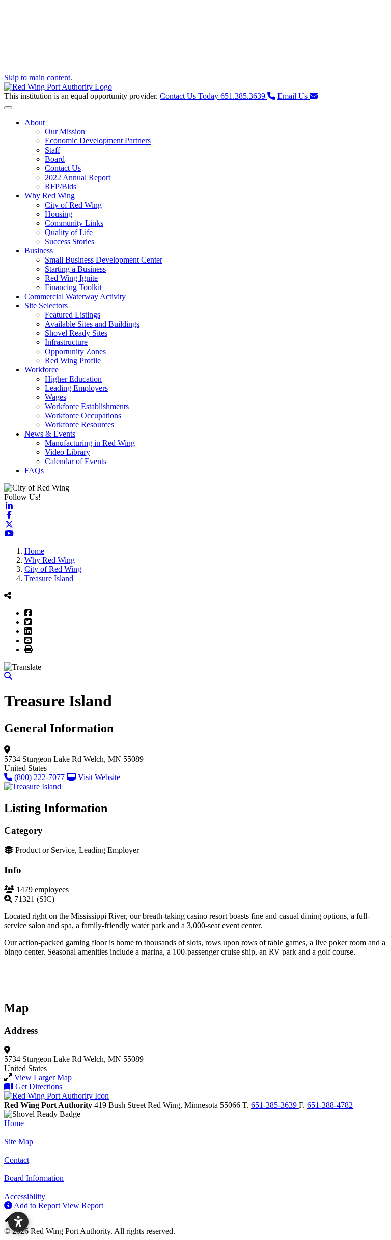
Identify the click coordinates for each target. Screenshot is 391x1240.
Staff (52, 150)
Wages (55, 397)
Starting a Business (75, 269)
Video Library (67, 452)
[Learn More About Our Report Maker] (9, 1205)
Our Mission (65, 131)
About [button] (34, 122)
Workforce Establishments (87, 406)
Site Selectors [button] (46, 305)
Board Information (34, 1178)
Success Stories (69, 241)
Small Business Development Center (103, 259)
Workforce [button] (41, 369)
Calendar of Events (75, 461)
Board (55, 159)
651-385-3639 (275, 1105)
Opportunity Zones (75, 351)
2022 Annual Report (77, 177)
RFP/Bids (60, 186)
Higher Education (73, 378)
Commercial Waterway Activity (75, 296)
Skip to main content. (38, 77)
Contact (16, 1160)
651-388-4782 (330, 1105)
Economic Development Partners (98, 140)
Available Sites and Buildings (92, 324)
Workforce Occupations (83, 415)
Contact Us (63, 168)
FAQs (34, 470)
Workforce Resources (79, 424)
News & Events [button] (49, 433)
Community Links (74, 223)
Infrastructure (66, 342)
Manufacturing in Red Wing (90, 443)
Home (14, 1123)
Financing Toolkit (73, 287)
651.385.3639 (213, 96)
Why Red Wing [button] (49, 195)
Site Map (18, 1141)
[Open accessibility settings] (18, 1222)
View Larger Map (43, 1077)
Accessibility (24, 1196)
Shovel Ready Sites (76, 333)
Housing (58, 214)
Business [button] (38, 250)
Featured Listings (72, 314)
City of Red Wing (73, 204)
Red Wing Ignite (71, 278)
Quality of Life (69, 232)
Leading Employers (76, 388)
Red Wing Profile (73, 360)
